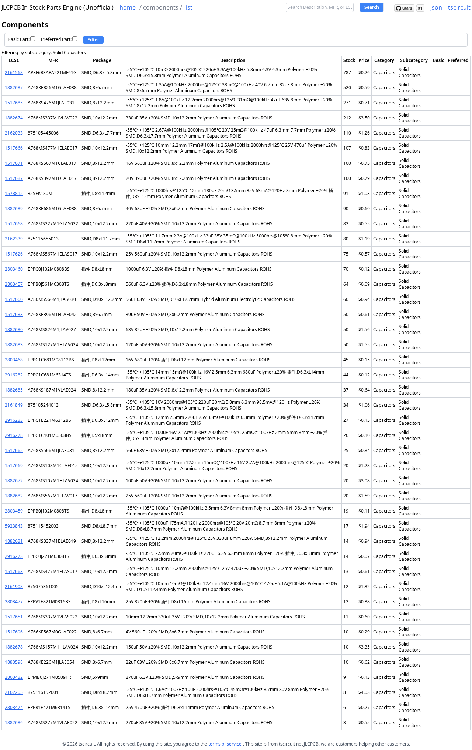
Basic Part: (19, 39)
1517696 (14, 632)
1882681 (14, 541)
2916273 (14, 556)
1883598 (14, 662)
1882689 (14, 208)
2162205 (14, 692)
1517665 (14, 450)
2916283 (14, 420)
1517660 (14, 299)
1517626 (14, 254)
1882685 (14, 390)
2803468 (14, 360)
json (436, 7)
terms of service (225, 744)
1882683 (14, 344)
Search (371, 7)
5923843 (14, 526)
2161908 (14, 586)
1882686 (14, 722)
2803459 (14, 511)
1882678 (14, 647)
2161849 (14, 405)
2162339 (14, 239)
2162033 (14, 133)
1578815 (14, 193)
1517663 (14, 571)
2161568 (14, 72)
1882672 (14, 481)
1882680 (14, 329)
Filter (93, 40)
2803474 (14, 707)
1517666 (14, 148)
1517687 (14, 178)
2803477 (14, 601)
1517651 (14, 617)
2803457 (14, 284)
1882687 (14, 87)
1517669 (14, 465)
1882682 (14, 496)
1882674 (14, 118)
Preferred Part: (56, 39)
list (188, 7)
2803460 (14, 269)
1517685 (14, 103)
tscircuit (459, 7)
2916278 (14, 435)
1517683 (14, 314)
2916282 (14, 375)
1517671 (14, 163)
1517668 (14, 224)
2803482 (14, 677)
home (127, 7)
